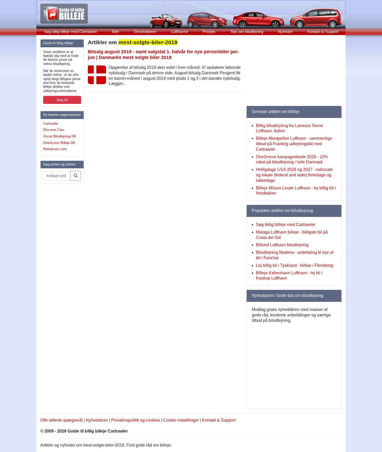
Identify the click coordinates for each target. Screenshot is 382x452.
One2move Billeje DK (59, 143)
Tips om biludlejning (246, 31)
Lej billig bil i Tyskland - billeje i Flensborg (294, 265)
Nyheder (285, 31)
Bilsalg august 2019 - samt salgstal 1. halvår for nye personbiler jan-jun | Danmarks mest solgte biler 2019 (163, 54)
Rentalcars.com (55, 149)
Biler (115, 31)
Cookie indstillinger (181, 420)
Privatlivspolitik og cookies (135, 420)
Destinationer (145, 31)
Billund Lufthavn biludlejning (282, 245)
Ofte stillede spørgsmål (61, 420)
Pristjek (209, 31)
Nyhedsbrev (97, 420)
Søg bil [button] (62, 100)
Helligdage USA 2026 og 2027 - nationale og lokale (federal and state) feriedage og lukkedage (294, 175)
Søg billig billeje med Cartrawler (70, 31)
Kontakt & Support (322, 31)
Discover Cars (53, 130)
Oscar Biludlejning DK (59, 136)
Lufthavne (179, 31)
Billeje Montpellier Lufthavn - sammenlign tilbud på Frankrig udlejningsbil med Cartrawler (294, 143)
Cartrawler (50, 123)
